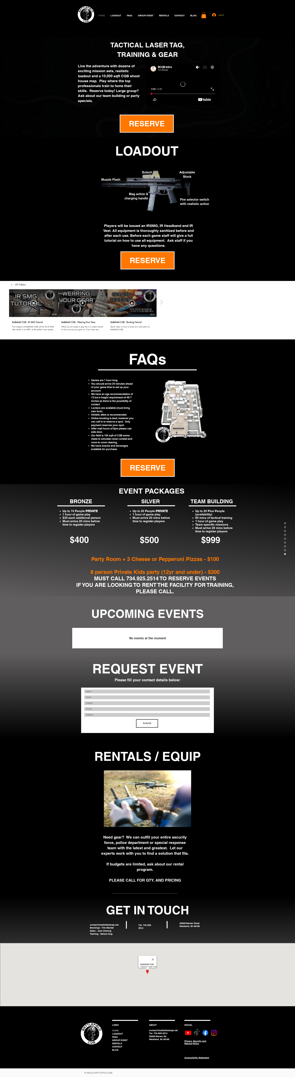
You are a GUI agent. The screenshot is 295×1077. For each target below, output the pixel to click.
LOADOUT (117, 1034)
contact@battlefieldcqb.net (104, 925)
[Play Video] (34, 303)
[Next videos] (161, 302)
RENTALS (117, 1043)
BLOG (115, 1050)
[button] (203, 15)
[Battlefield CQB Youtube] (188, 1033)
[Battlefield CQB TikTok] (197, 1033)
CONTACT (117, 1046)
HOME (115, 1030)
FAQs (115, 1037)
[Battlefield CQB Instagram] (214, 1033)
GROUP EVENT (120, 1040)
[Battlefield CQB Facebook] (205, 1033)
